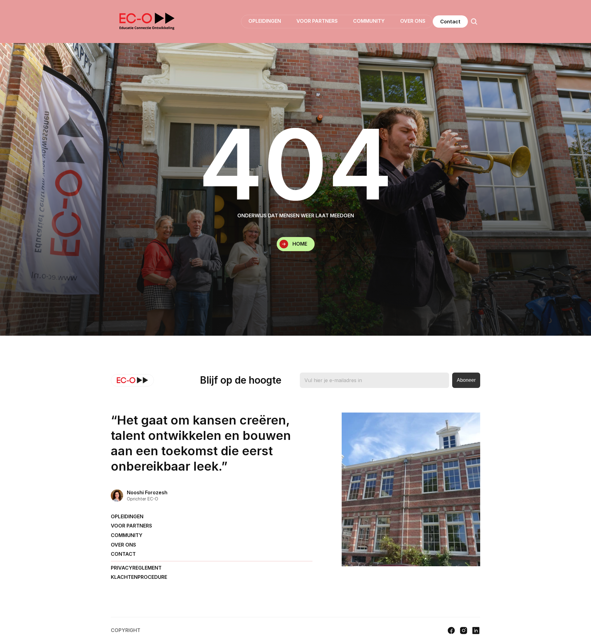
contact (123, 554)
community (127, 535)
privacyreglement (136, 568)
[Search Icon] (474, 21)
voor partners (131, 526)
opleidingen (127, 516)
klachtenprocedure (139, 577)
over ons (123, 545)
